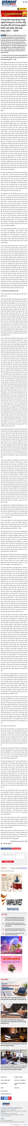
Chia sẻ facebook (7, 848)
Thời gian (18, 868)
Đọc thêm (5, 979)
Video (2, 1088)
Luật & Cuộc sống (5, 1080)
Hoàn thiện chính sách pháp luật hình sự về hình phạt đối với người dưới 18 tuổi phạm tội (14, 929)
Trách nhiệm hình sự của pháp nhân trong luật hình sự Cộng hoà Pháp (13, 934)
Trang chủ (3, 1077)
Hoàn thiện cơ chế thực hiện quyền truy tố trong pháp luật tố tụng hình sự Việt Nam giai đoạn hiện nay (14, 925)
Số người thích (24, 868)
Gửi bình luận (8, 861)
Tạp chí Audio (4, 1091)
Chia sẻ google (17, 848)
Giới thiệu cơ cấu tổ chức (6, 1116)
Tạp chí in (16, 1088)
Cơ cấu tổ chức (22, 9)
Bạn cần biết (4, 1083)
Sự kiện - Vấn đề (18, 1077)
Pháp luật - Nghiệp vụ (20, 1080)
